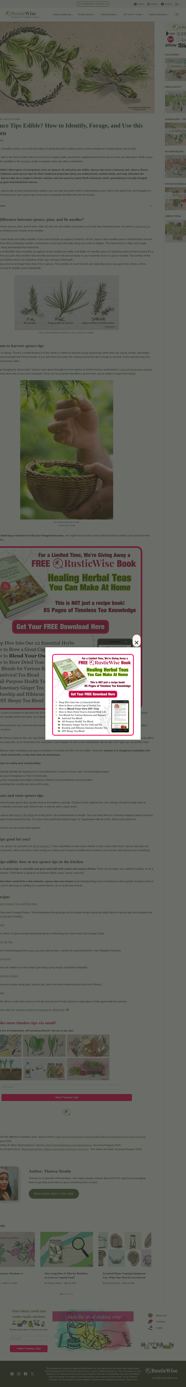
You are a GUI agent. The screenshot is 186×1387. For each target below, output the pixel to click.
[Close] (137, 641)
